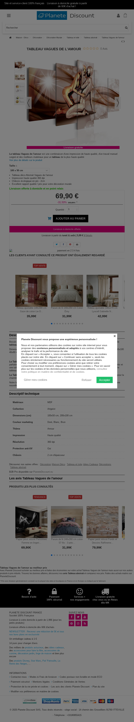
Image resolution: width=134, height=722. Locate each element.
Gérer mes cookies (35, 379)
